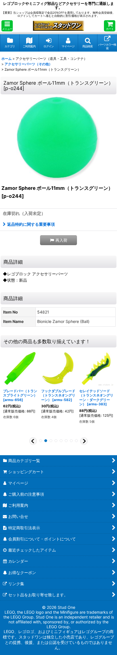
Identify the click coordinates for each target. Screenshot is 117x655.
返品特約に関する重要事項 (31, 224)
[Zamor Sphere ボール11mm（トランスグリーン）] (58, 138)
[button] (7, 25)
